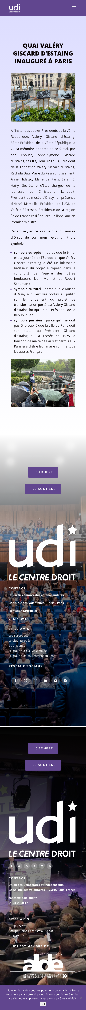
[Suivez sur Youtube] (55, 680)
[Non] (81, 998)
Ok (43, 1003)
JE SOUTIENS (44, 489)
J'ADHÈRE (44, 472)
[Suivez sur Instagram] (35, 680)
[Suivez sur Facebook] (15, 680)
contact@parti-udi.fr (23, 611)
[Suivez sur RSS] (65, 680)
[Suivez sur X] (25, 680)
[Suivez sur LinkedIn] (45, 680)
